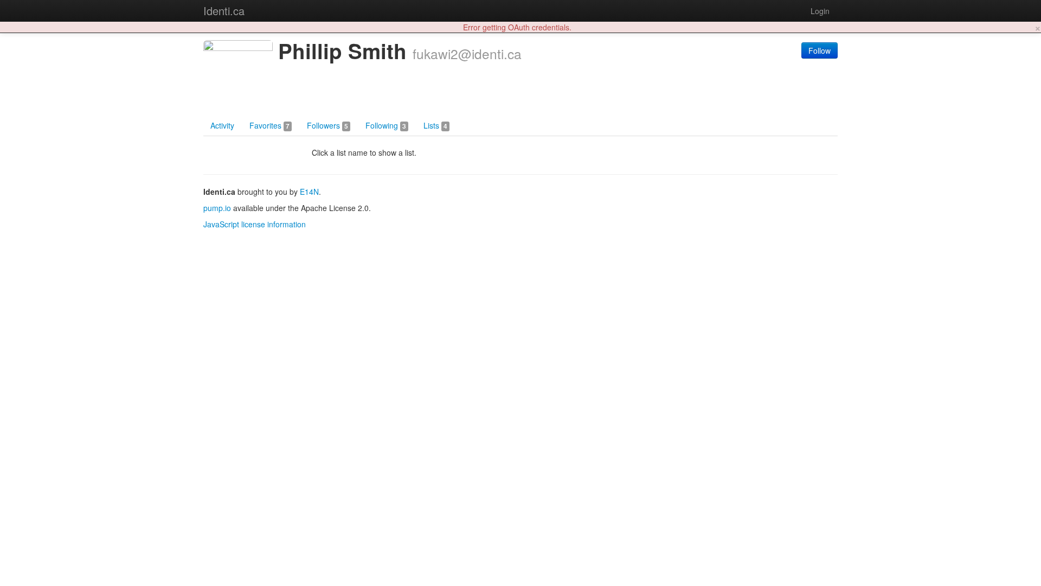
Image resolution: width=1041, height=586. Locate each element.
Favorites (269, 125)
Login (820, 10)
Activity (222, 125)
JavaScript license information (254, 224)
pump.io (217, 207)
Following (385, 125)
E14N (309, 191)
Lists (435, 125)
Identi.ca (224, 10)
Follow (819, 50)
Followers (327, 125)
